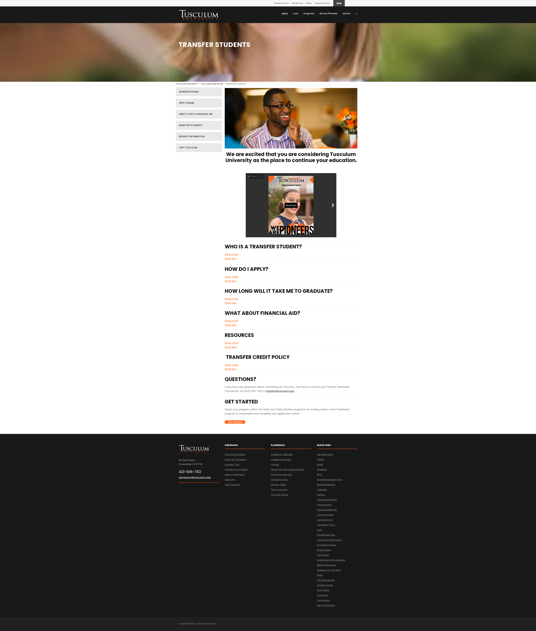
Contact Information (236, 469)
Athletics (322, 469)
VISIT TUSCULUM (188, 147)
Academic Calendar (282, 454)
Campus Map (324, 504)
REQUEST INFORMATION (192, 136)
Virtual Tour (297, 3)
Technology (323, 600)
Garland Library (279, 479)
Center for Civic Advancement (287, 469)
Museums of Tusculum (329, 570)
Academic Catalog (281, 459)
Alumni (346, 13)
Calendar (322, 489)
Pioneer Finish (278, 484)
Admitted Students (235, 454)
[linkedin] (346, 624)
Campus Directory (327, 499)
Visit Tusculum (232, 484)
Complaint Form (326, 525)
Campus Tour (232, 464)
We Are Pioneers (329, 13)
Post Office (323, 590)
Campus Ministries (327, 509)
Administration (325, 454)
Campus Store (322, 3)
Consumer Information (329, 540)
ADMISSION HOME (188, 91)
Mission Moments (326, 565)
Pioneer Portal (281, 3)
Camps (321, 494)
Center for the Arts (281, 474)
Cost (295, 13)
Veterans (230, 479)
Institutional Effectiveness (331, 560)
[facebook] (342, 624)
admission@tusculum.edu (195, 477)
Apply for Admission (236, 459)
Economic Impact (326, 545)
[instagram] (356, 624)
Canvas (275, 464)
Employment (324, 550)
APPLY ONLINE (186, 102)
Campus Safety (325, 514)
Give (339, 3)
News (309, 3)
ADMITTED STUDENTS (190, 125)
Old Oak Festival (326, 580)
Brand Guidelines (326, 484)
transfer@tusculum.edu (280, 391)
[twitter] (351, 624)
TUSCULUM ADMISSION (212, 84)
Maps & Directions (235, 474)
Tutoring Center (279, 494)
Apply (284, 13)
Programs (308, 13)
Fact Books (323, 555)
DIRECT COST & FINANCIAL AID (196, 114)
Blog (319, 474)
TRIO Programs (279, 489)
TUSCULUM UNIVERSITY (187, 84)
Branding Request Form (330, 479)
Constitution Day (326, 535)
